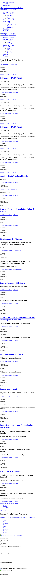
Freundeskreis (7, 524)
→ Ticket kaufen (17, 250)
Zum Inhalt (6, 3)
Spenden (5, 523)
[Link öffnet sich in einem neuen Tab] (6, 517)
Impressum (6, 529)
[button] (8, 9)
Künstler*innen (11, 18)
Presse (5, 521)
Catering (9, 26)
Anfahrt (9, 23)
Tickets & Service (11, 24)
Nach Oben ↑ (3, 510)
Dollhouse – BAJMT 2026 (11, 78)
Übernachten (10, 27)
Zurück (5, 506)
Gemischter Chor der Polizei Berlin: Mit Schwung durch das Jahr (17, 318)
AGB (4, 526)
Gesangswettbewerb (8, 20)
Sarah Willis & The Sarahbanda (14, 176)
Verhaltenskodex (7, 531)
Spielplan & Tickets (8, 12)
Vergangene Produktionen (7, 503)
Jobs (4, 520)
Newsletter (6, 29)
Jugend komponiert (8, 389)
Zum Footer (6, 5)
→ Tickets (15, 92)
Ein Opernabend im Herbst (12, 354)
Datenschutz (6, 528)
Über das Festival (8, 13)
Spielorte (9, 17)
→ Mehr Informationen (6, 92)
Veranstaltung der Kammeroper (8, 74)
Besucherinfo (6, 21)
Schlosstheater (6, 64)
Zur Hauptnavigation (8, 2)
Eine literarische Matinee (11, 239)
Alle (1, 64)
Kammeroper (13, 64)
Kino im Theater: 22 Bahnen (12, 283)
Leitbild (5, 532)
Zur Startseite (6, 507)
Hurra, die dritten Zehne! (11, 471)
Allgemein (9, 15)
